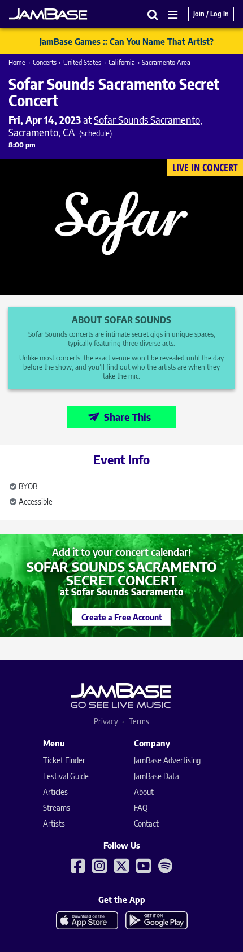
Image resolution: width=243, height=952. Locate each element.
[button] (153, 14)
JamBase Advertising (167, 760)
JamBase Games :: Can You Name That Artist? (127, 41)
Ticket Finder (64, 760)
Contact (146, 823)
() (95, 133)
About (144, 792)
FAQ (140, 807)
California (122, 62)
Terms (139, 721)
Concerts (45, 62)
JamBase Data (156, 776)
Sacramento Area (166, 62)
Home (16, 62)
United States (82, 62)
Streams (56, 807)
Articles (55, 792)
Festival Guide (66, 776)
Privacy (106, 721)
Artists (54, 823)
